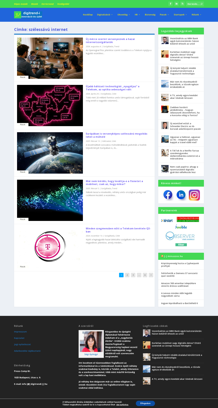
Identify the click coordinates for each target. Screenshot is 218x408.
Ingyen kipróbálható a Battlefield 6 (179, 303)
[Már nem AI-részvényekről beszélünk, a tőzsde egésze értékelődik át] (165, 83)
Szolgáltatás (108, 46)
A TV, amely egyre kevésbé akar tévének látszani (184, 96)
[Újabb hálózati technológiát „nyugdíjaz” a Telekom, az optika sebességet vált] (50, 105)
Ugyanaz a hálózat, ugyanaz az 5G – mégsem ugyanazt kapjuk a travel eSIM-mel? (185, 140)
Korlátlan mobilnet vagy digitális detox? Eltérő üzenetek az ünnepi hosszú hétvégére (184, 56)
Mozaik (34, 4)
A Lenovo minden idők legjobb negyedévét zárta (176, 294)
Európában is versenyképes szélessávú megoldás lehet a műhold (116, 135)
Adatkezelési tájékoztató (27, 350)
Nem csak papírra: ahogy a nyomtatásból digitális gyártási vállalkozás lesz (184, 169)
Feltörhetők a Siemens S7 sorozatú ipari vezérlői (179, 274)
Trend (116, 46)
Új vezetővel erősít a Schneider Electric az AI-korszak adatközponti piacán (185, 126)
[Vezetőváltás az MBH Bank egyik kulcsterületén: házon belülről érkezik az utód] (165, 40)
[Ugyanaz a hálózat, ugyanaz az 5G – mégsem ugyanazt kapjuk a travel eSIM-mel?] (165, 139)
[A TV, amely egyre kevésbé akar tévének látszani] (165, 97)
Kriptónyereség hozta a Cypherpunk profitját (180, 264)
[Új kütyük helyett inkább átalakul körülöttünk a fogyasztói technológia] (165, 70)
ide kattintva (122, 404)
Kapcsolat (19, 338)
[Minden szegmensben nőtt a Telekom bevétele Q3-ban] (50, 247)
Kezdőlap (88, 14)
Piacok (163, 14)
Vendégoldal (63, 4)
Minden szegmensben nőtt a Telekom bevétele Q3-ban (118, 230)
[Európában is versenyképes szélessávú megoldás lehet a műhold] (50, 152)
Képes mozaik (21, 4)
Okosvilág (122, 14)
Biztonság (150, 14)
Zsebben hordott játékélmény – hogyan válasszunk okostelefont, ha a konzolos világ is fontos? (185, 111)
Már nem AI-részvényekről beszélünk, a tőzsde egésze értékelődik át (184, 84)
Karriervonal (48, 4)
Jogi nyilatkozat (22, 344)
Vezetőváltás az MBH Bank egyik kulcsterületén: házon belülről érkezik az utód (184, 41)
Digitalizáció (103, 14)
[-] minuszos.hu (173, 256)
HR (136, 14)
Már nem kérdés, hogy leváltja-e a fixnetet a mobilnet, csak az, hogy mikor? (114, 183)
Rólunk (195, 14)
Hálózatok (106, 141)
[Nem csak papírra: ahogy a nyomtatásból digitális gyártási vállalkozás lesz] (165, 168)
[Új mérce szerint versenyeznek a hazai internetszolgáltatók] (50, 58)
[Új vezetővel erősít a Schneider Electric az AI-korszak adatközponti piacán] (165, 125)
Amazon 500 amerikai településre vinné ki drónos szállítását (178, 284)
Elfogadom (145, 403)
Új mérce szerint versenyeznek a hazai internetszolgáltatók (110, 40)
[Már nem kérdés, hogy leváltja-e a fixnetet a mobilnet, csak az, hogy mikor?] (50, 200)
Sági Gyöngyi (91, 354)
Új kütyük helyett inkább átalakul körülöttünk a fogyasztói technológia (183, 71)
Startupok (179, 14)
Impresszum (20, 331)
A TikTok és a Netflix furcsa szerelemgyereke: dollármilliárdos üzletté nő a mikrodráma (185, 154)
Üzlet (114, 94)
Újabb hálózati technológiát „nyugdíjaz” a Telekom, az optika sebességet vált (113, 88)
